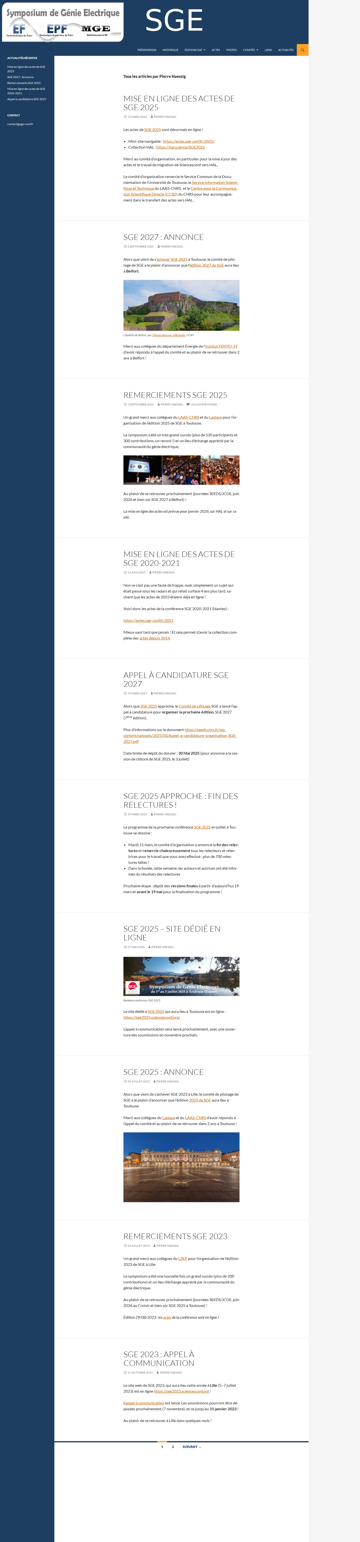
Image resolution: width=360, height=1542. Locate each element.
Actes (216, 49)
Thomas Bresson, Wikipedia (168, 335)
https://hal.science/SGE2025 (180, 147)
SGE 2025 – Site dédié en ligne (172, 933)
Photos (231, 49)
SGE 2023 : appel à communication (158, 1358)
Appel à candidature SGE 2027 (176, 679)
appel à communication (144, 1402)
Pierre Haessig (165, 117)
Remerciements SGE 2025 (175, 395)
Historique (170, 49)
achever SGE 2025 (172, 259)
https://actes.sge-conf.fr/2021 (148, 620)
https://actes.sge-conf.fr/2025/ (189, 141)
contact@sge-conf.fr (20, 124)
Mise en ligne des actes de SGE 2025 (179, 102)
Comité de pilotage (195, 706)
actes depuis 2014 (154, 638)
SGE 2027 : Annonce (163, 237)
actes (167, 1317)
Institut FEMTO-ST (221, 346)
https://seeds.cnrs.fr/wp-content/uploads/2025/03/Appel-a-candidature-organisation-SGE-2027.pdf (180, 735)
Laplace (215, 417)
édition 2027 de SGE (207, 265)
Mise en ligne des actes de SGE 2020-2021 (179, 558)
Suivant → (192, 1447)
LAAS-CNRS (188, 417)
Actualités (286, 49)
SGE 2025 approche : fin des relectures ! (180, 800)
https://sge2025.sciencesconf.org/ (151, 1017)
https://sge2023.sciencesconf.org (181, 1391)
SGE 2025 (152, 129)
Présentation (146, 49)
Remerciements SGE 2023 (175, 1236)
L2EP (182, 1258)
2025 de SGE (200, 1100)
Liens (268, 49)
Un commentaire (204, 404)
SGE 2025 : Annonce (163, 1072)
